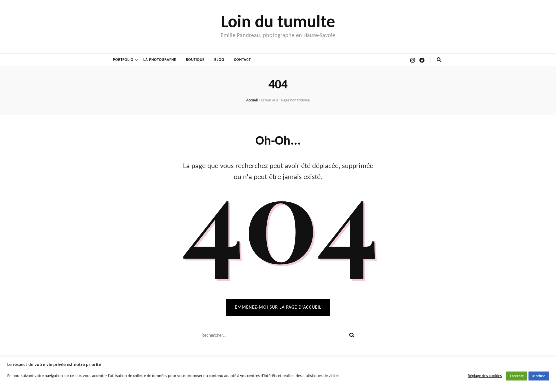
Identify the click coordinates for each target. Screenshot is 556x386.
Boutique (195, 60)
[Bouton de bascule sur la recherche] (439, 60)
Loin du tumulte (278, 23)
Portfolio (123, 60)
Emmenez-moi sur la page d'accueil (278, 307)
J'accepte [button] (517, 376)
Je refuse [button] (538, 376)
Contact (242, 60)
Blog (219, 60)
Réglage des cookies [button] (485, 376)
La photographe (159, 60)
